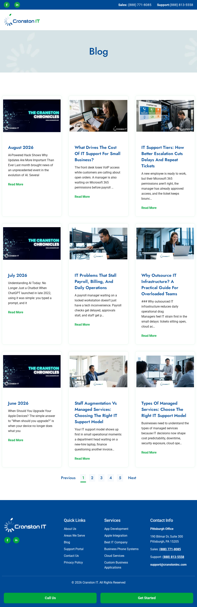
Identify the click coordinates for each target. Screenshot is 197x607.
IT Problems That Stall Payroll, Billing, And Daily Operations (95, 281)
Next (132, 478)
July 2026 (17, 275)
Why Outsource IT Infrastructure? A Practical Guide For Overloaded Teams (159, 284)
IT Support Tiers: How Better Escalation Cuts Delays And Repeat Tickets (162, 156)
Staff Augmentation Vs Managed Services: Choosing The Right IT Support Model (96, 412)
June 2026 (18, 403)
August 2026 (20, 147)
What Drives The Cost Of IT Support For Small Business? (97, 153)
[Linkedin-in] (16, 540)
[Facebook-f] (7, 540)
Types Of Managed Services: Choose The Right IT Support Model (163, 409)
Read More (15, 184)
